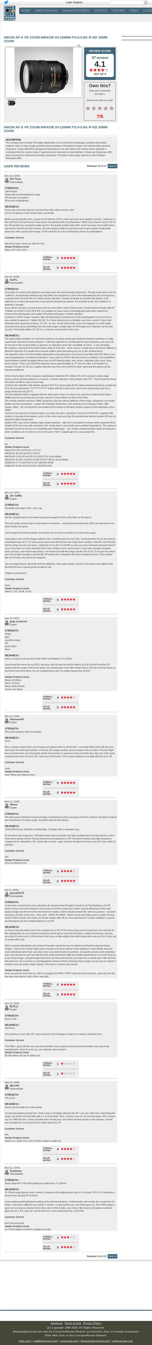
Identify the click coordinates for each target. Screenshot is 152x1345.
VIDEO (134, 10)
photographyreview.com (95, 1341)
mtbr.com (25, 1341)
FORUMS (118, 10)
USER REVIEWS (46, 10)
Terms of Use (73, 1323)
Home (25, 10)
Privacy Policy (92, 1323)
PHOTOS (100, 10)
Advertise (56, 1323)
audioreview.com (122, 1341)
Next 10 (112, 166)
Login (69, 2)
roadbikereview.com (45, 1341)
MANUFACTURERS (76, 10)
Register (78, 2)
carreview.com (69, 1341)
